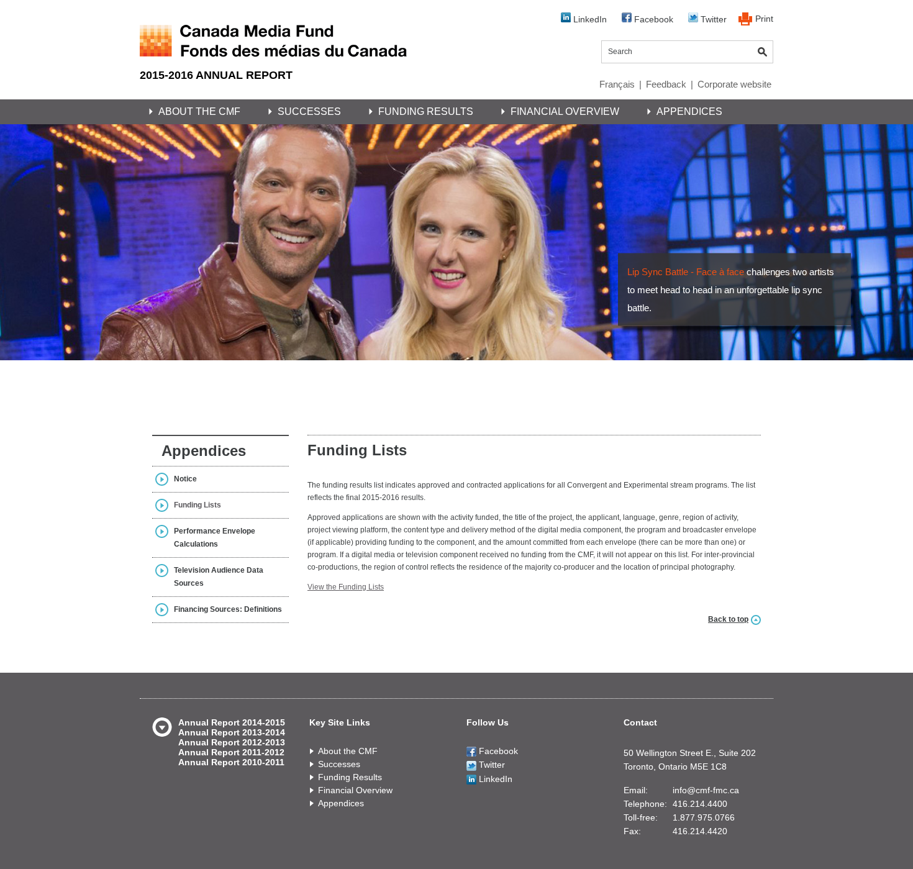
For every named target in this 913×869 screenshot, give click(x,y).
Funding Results (425, 111)
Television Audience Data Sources (218, 577)
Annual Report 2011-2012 (231, 752)
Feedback (666, 84)
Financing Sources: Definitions (228, 609)
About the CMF (199, 111)
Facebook (652, 19)
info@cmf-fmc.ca (706, 790)
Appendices (689, 111)
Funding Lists (197, 505)
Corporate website (734, 84)
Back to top (728, 619)
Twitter (712, 19)
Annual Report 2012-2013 (231, 742)
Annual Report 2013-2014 (231, 732)
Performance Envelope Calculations (214, 537)
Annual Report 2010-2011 (231, 762)
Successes (309, 111)
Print (764, 19)
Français (617, 84)
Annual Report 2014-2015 (231, 722)
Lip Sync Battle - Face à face (685, 271)
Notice (185, 479)
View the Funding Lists (345, 587)
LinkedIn (589, 19)
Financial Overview (565, 111)
